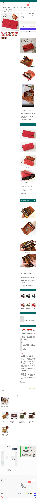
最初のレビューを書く (32, 388)
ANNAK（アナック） (22, 16)
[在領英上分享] (23, 382)
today (13, 448)
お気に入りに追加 (28, 31)
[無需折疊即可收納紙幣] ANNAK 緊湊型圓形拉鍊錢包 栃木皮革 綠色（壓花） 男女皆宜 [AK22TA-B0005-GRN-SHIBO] (23, 421)
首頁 (1, 7)
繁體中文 (30, 2)
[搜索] (28, 5)
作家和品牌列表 (5, 7)
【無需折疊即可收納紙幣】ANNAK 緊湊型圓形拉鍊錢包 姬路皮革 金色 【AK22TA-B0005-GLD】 (5, 421)
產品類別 (9, 7)
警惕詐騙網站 (22, 485)
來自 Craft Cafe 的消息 (15, 7)
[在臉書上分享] (21, 382)
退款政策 (4, 493)
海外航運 (10, 9)
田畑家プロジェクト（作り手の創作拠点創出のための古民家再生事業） (23, 487)
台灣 (34, 2)
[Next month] (16, 449)
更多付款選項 (28, 30)
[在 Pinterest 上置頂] (24, 382)
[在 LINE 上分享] (20, 382)
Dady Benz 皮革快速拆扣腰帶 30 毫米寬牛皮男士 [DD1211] (13, 420)
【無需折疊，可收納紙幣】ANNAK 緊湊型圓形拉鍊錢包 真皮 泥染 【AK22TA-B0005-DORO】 (31, 421)
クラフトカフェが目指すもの (4, 9)
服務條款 (2, 493)
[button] (2, 33)
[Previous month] (15, 449)
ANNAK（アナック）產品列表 (18, 440)
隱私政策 (22, 484)
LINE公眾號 (16, 486)
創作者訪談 (25, 7)
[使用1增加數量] (26, 26)
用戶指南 (28, 7)
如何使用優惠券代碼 (17, 485)
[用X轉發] (22, 382)
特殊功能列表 (20, 7)
